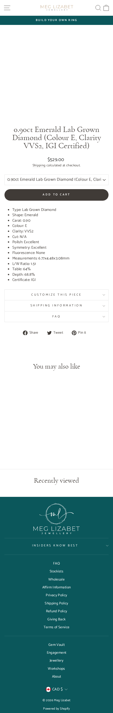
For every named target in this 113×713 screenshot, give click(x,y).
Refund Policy (56, 611)
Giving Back (56, 619)
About (56, 676)
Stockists (56, 571)
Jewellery (56, 660)
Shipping (39, 165)
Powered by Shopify (56, 708)
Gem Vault (56, 645)
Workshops (56, 669)
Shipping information (56, 305)
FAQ (56, 316)
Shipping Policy (56, 603)
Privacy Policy (56, 595)
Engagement (56, 653)
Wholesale (56, 579)
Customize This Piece (56, 294)
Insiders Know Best (55, 545)
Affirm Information (56, 587)
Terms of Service (57, 627)
